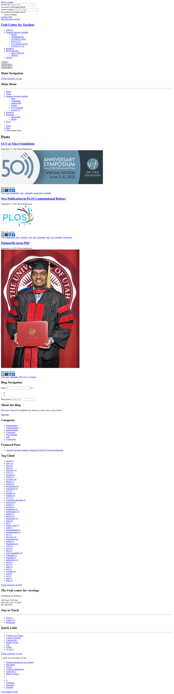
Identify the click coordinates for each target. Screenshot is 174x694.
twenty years (12, 525)
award (10, 461)
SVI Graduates (17, 108)
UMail (8, 647)
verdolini (11, 571)
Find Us (9, 618)
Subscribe (5, 415)
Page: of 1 (17, 388)
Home (8, 92)
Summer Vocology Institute (17, 32)
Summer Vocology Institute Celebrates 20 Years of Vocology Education (34, 450)
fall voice (11, 537)
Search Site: (6, 4)
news (9, 463)
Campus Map (11, 640)
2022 (9, 521)
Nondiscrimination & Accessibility (20, 662)
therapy (10, 516)
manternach (38, 193)
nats (9, 574)
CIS (7, 645)
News (8, 121)
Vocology (11, 470)
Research (10, 48)
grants (10, 505)
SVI (9, 491)
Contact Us (15, 110)
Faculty (14, 105)
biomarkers (12, 509)
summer (10, 493)
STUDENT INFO (18, 39)
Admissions (16, 101)
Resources (10, 115)
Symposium (11, 439)
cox (52, 237)
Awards (10, 475)
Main (13, 98)
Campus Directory (13, 638)
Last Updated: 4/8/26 (9, 692)
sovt (30, 237)
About (8, 94)
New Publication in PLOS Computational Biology (33, 198)
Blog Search (6, 399)
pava (9, 548)
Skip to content (7, 2)
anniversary (12, 518)
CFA (9, 546)
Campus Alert (6, 17)
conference (12, 489)
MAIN (14, 35)
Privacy (9, 667)
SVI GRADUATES (19, 44)
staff (8, 437)
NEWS (9, 58)
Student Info (16, 103)
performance (12, 512)
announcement (12, 430)
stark (48, 237)
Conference (10, 432)
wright (10, 541)
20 (8, 523)
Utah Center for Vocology (18, 24)
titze (22, 193)
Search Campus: (7, 9)
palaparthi (29, 193)
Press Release (11, 435)
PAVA (10, 477)
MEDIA (14, 55)
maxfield (47, 193)
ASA (9, 472)
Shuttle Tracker (12, 642)
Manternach (12, 544)
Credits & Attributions (15, 669)
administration (11, 425)
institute (10, 495)
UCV (25, 377)
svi (8, 576)
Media (13, 119)
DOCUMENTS (17, 53)
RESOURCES (12, 51)
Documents (15, 117)
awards (10, 507)
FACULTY (16, 42)
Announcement (12, 428)
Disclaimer (10, 665)
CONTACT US (17, 46)
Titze (9, 466)
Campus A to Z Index (14, 635)
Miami (10, 482)
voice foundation (12, 193)
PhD (20, 377)
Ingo (9, 468)
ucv (9, 535)
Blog (8, 128)
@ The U (10, 649)
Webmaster (10, 622)
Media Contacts (12, 674)
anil (7, 377)
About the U (11, 671)
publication (10, 237)
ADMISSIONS (17, 37)
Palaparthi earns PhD (15, 243)
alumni (10, 484)
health (10, 514)
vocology (24, 237)
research (11, 502)
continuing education (16, 500)
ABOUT (9, 30)
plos (17, 237)
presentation (12, 486)
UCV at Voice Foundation (18, 143)
